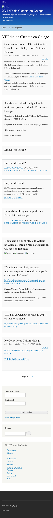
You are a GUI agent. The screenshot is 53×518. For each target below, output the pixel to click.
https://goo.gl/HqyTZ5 (13, 197)
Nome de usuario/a (12, 391)
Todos (9, 479)
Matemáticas (12, 459)
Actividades (11, 450)
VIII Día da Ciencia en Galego (16, 359)
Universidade (12, 476)
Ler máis (45, 59)
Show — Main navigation (11, 27)
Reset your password (12, 417)
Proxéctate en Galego (34, 170)
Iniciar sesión (8, 20)
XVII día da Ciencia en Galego (23, 10)
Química (10, 461)
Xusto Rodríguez (13, 168)
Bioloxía (10, 453)
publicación (11, 170)
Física (9, 456)
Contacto (5, 510)
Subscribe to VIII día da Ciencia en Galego (3, 382)
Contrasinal (9, 400)
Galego (9, 473)
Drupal (14, 505)
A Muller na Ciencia (14, 467)
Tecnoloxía (11, 464)
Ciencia (10, 470)
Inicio (4, 2)
